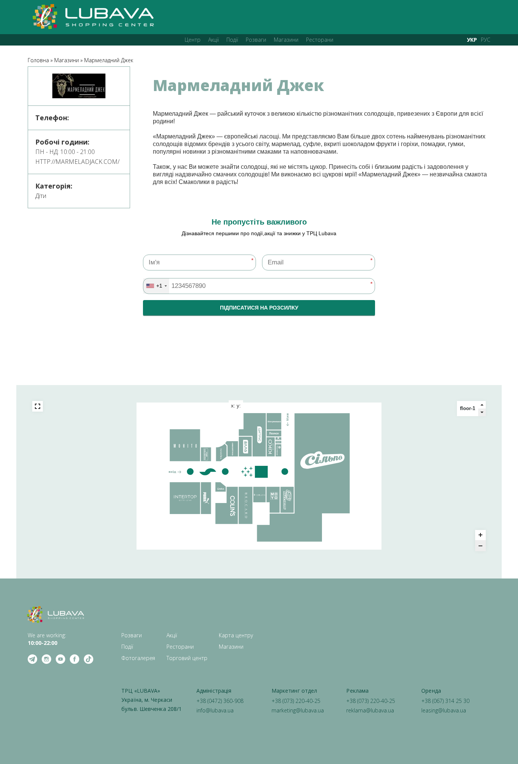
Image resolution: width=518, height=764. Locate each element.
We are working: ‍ (47, 639)
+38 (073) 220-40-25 (296, 700)
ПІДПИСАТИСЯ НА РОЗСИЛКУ (259, 308)
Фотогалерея (138, 658)
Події (232, 39)
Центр (193, 39)
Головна (38, 60)
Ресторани (319, 39)
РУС (485, 39)
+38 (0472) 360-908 (219, 700)
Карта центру (236, 635)
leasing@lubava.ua (443, 710)
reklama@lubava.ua (370, 710)
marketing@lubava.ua (298, 710)
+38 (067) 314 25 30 (445, 700)
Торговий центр (186, 658)
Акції (213, 39)
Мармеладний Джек (108, 60)
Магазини (286, 39)
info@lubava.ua (215, 710)
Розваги (256, 39)
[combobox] (156, 286)
